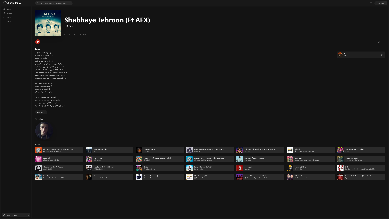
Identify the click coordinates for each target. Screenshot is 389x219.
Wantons (248, 169)
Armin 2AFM (47, 169)
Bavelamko (298, 158)
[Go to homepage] (12, 3)
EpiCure (199, 178)
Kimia (104, 178)
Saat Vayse (47, 176)
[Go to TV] (371, 3)
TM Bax (68, 26)
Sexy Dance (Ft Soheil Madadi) (104, 167)
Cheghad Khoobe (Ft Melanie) (53, 167)
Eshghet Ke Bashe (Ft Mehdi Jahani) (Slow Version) (211, 149)
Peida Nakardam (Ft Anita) (203, 167)
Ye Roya (96, 176)
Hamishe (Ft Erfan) (301, 167)
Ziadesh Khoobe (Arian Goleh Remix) (257, 176)
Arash (347, 151)
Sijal (52, 151)
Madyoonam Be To (351, 158)
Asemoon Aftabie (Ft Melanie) (254, 158)
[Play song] (37, 41)
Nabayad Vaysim (149, 149)
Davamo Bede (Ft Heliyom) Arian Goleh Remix (360, 176)
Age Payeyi (248, 167)
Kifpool (297, 149)
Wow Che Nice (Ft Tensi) (202, 176)
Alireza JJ (46, 151)
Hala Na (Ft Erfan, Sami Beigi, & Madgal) (157, 158)
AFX (62, 178)
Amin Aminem (208, 178)
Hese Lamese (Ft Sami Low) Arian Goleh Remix (209, 158)
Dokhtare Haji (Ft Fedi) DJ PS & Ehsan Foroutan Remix (262, 149)
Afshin (102, 169)
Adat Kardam (299, 176)
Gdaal (148, 160)
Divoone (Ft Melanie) (151, 176)
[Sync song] (43, 42)
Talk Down (97, 160)
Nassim (58, 151)
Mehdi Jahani (55, 160)
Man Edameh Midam (101, 149)
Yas (95, 151)
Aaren (109, 178)
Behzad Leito (55, 178)
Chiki (346, 167)
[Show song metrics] (379, 42)
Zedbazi (46, 178)
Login (382, 3)
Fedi (154, 169)
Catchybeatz (299, 160)
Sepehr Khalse (359, 169)
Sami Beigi (298, 169)
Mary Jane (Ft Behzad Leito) (354, 149)
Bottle (146, 167)
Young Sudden (370, 169)
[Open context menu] (383, 42)
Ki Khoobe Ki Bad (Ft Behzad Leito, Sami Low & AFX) (60, 149)
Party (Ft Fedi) (98, 158)
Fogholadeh (47, 158)
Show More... (41, 112)
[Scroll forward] (386, 163)
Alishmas (46, 160)
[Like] (80, 150)
